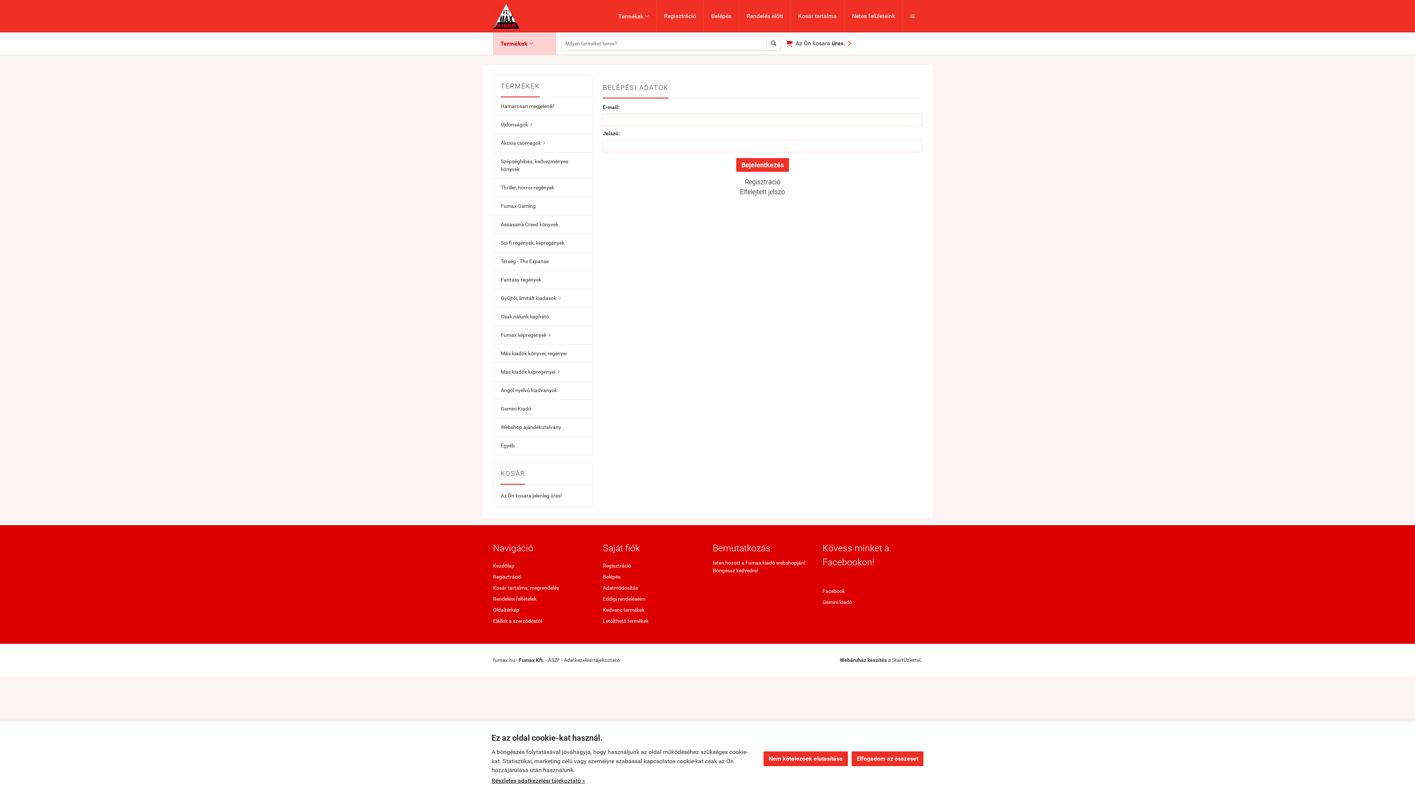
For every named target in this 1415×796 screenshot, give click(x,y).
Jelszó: (611, 133)
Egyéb (508, 445)
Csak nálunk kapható (525, 317)
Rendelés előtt (765, 16)
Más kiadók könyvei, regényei (534, 353)
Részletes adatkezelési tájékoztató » (538, 780)
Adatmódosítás (620, 588)
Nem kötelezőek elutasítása (806, 758)
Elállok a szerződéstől (517, 621)
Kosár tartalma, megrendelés (526, 588)
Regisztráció (680, 16)
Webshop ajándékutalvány (531, 427)
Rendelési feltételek (515, 599)
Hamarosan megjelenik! (528, 106)
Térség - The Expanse (525, 261)
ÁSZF (554, 660)
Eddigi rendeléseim (624, 599)
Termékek (633, 16)
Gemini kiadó (837, 602)
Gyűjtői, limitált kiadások (530, 298)
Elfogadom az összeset (887, 758)
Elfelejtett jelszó (762, 192)
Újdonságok (516, 125)
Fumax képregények (526, 335)
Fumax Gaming (518, 206)
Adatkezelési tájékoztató (592, 660)
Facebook (833, 591)
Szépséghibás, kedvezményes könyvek (534, 165)
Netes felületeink (873, 16)
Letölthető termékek (626, 621)
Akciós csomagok (523, 143)
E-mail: (611, 107)
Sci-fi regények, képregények (533, 243)
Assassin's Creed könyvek (529, 224)
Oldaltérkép (506, 610)
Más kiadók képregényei (530, 372)
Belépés (721, 16)
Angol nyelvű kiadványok (529, 390)
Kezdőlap (503, 566)
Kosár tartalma (817, 16)
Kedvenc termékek (623, 610)
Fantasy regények (521, 280)
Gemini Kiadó (516, 409)
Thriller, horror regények (527, 188)
